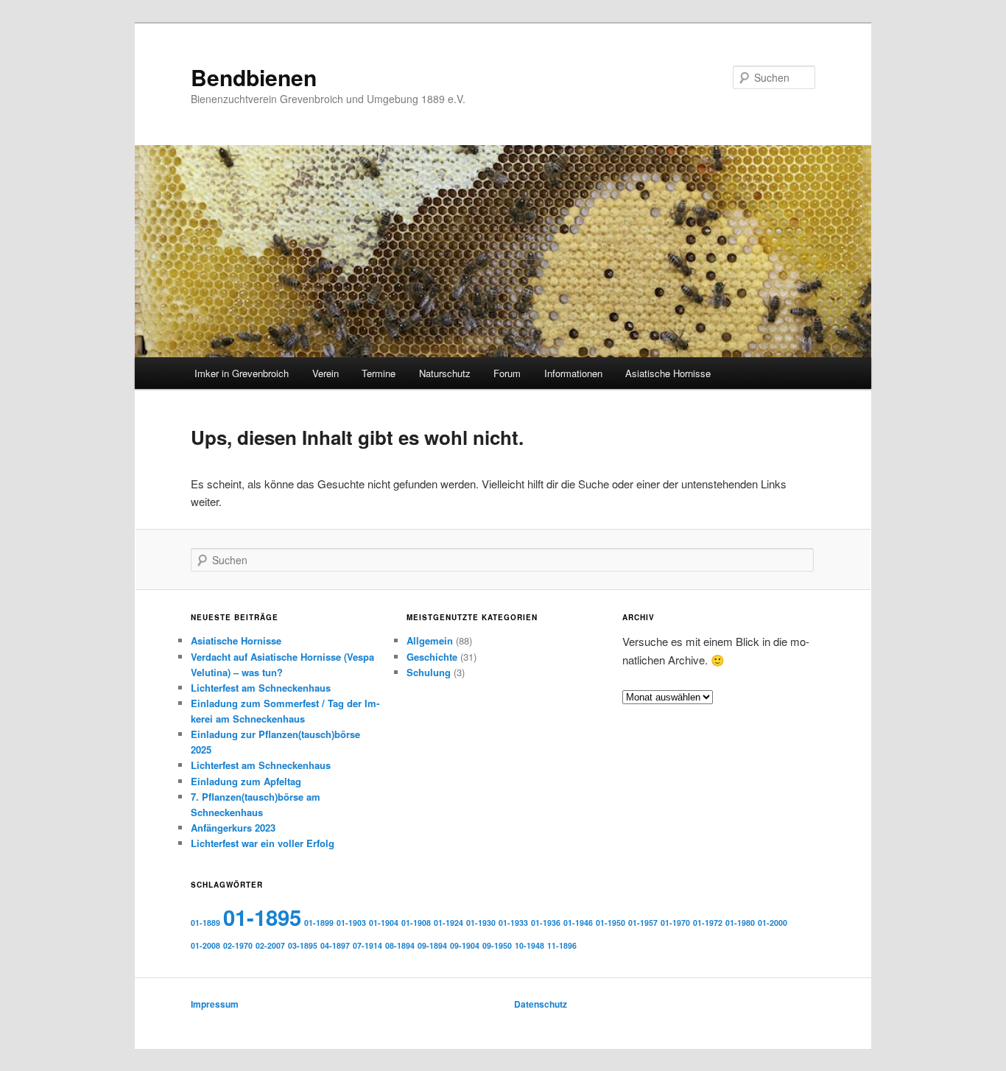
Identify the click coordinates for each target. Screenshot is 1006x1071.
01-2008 (205, 945)
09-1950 (497, 945)
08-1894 (400, 945)
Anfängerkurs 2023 (233, 828)
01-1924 (448, 922)
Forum (507, 373)
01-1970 (675, 922)
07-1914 (367, 945)
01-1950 (610, 922)
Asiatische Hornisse (668, 373)
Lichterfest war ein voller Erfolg (262, 843)
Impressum (215, 1004)
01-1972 (707, 922)
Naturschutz (445, 373)
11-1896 (562, 945)
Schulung (429, 672)
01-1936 (545, 922)
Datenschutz (540, 1004)
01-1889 (205, 922)
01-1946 (578, 922)
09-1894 (432, 945)
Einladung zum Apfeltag (246, 781)
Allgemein (430, 640)
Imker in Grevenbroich (241, 373)
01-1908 (416, 922)
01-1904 (383, 922)
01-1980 (740, 922)
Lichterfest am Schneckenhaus (261, 688)
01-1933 (513, 922)
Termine (378, 373)
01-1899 (319, 922)
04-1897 (335, 945)
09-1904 (464, 945)
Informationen (573, 373)
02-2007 (270, 945)
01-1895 (262, 917)
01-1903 (351, 922)
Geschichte (432, 657)
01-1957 (643, 922)
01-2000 (772, 922)
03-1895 (302, 945)
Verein (325, 373)
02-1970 (238, 945)
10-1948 (529, 945)
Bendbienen (254, 77)
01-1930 (481, 922)
